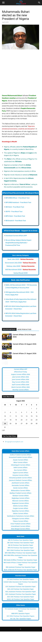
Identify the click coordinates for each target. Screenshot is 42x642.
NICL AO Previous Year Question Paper (20, 589)
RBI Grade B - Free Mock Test (15, 220)
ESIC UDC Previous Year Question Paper (20, 597)
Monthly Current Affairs (21, 390)
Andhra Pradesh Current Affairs (20, 455)
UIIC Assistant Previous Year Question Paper (20, 586)
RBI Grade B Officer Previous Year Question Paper (20, 560)
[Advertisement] (21, 73)
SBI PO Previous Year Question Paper (20, 540)
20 (21, 420)
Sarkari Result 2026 (21, 273)
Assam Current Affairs (20, 460)
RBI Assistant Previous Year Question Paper (20, 567)
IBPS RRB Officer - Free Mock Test (17, 198)
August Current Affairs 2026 (20, 374)
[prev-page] (3, 363)
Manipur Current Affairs (21, 495)
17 (5, 420)
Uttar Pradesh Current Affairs (20, 524)
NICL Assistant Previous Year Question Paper (20, 592)
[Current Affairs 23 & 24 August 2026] (7, 337)
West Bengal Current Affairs (20, 529)
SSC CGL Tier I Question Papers (20, 619)
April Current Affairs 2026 (20, 384)
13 (21, 416)
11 (10, 416)
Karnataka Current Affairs (20, 485)
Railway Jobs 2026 (20, 266)
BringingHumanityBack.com (14, 442)
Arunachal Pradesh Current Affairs (20, 457)
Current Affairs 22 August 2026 (24, 344)
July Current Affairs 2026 (20, 377)
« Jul (3, 430)
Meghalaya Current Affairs (20, 498)
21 (26, 420)
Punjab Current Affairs (20, 508)
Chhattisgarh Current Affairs (20, 465)
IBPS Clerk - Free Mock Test (15, 216)
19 (16, 420)
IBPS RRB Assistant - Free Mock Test (18, 202)
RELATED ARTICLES (9, 329)
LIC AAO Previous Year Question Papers (20, 579)
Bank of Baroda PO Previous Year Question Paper (20, 570)
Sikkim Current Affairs (20, 513)
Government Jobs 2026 (20, 263)
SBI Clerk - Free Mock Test (14, 207)
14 (26, 416)
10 (5, 416)
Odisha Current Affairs (20, 506)
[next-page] (6, 363)
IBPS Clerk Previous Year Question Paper (20, 550)
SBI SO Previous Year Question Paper (20, 545)
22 (31, 420)
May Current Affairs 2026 (20, 382)
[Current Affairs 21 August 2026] (7, 355)
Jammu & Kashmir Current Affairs (20, 480)
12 (16, 416)
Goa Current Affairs (20, 470)
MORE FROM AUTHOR (24, 329)
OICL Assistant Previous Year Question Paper (20, 594)
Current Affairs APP (20, 369)
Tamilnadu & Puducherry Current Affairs (20, 516)
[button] (3, 2)
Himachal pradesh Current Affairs (20, 478)
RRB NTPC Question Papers (20, 613)
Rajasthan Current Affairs (20, 511)
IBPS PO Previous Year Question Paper (21, 548)
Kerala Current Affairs (20, 488)
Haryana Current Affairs (21, 475)
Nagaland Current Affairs (20, 503)
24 (5, 423)
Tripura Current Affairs (20, 521)
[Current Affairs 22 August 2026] (7, 346)
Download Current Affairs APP (16, 236)
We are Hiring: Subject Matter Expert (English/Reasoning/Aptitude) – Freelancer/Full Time (18, 242)
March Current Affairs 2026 (20, 387)
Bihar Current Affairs (21, 462)
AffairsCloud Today (20, 372)
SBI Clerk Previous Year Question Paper (20, 543)
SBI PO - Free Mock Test (13, 211)
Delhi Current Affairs (20, 467)
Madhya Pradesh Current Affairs (20, 493)
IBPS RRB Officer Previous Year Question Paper (20, 553)
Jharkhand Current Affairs (20, 483)
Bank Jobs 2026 (20, 259)
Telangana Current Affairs (20, 518)
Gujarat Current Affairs (20, 473)
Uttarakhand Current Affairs (20, 526)
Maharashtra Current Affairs (20, 490)
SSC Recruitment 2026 (20, 269)
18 (10, 420)
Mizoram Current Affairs (20, 501)
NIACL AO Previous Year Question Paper (20, 599)
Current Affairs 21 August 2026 (24, 353)
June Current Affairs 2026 (20, 379)
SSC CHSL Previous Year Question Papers (20, 616)
